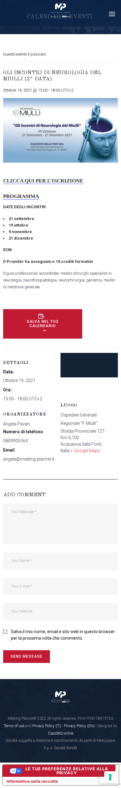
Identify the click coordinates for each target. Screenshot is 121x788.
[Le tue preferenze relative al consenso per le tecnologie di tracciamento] (110, 777)
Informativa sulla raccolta (32, 781)
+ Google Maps (85, 450)
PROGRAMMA (21, 196)
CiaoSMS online (60, 733)
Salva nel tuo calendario (43, 323)
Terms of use (14, 726)
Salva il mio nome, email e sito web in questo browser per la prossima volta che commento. (63, 635)
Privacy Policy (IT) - (48, 726)
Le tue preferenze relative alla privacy (66, 770)
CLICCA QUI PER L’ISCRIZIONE (43, 181)
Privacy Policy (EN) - (80, 726)
